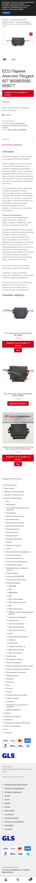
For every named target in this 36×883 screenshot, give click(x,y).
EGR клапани (11, 504)
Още (18, 350)
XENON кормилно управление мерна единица (21, 613)
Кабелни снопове (12, 573)
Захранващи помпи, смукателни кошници (17, 569)
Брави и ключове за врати (16, 516)
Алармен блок (13, 620)
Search (18, 879)
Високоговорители (13, 529)
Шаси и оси (8, 732)
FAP (10, 605)
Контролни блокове (8, 22)
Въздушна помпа (12, 532)
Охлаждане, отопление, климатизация (17, 723)
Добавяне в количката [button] (18, 403)
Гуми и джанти (9, 488)
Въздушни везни (12, 535)
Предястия (10, 679)
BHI (8, 501)
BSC (10, 596)
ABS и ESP (12, 586)
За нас (7, 799)
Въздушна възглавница (17, 630)
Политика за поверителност (14, 788)
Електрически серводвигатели (17, 561)
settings (20, 9)
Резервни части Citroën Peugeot (16, 784)
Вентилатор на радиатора (15, 526)
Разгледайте (9, 825)
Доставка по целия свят (13, 792)
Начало (6, 19)
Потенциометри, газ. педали (16, 672)
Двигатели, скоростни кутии (14, 495)
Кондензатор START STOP (15, 576)
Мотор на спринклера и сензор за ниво (20, 666)
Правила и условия (12, 818)
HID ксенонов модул (15, 609)
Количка (7, 803)
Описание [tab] (5, 139)
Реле (8, 685)
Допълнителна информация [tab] (12, 145)
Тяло (6, 729)
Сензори (9, 692)
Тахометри (10, 701)
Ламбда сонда (11, 656)
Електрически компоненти (19, 19)
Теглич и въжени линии (12, 726)
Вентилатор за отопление (15, 522)
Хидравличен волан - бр (17, 646)
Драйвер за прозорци (14, 545)
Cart (28, 878)
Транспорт (8, 829)
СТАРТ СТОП (13, 643)
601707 (10, 130)
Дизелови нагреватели (14, 539)
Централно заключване (16, 649)
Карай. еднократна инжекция (18, 636)
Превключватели (12, 675)
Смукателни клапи (13, 698)
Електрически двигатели (15, 558)
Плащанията (9, 814)
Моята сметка (9, 810)
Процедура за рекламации (14, 822)
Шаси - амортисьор (15, 653)
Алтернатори (11, 513)
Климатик (12, 640)
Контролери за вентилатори (16, 579)
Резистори (10, 682)
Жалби (7, 796)
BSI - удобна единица (16, 599)
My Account (6, 879)
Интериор (7, 713)
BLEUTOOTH (13, 592)
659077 (15, 130)
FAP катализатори (10, 485)
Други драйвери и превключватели (19, 552)
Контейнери (8, 719)
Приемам (6, 13)
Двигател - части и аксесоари (14, 491)
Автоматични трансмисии (17, 617)
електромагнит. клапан (14, 565)
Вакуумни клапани (13, 519)
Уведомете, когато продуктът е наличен (16, 93)
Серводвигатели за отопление (17, 695)
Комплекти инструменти (12, 716)
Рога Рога (10, 688)
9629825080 (22, 130)
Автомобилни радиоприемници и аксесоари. (18, 508)
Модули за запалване (14, 662)
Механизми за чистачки (14, 659)
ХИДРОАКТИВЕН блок (14, 710)
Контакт (7, 807)
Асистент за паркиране (23, 22)
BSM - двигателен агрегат (17, 602)
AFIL (10, 589)
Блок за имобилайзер (16, 627)
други (8, 548)
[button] (30, 34)
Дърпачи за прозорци (14, 555)
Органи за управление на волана (18, 669)
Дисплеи (9, 542)
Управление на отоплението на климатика (17, 705)
